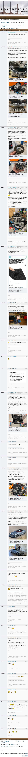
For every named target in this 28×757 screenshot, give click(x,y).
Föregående (6, 25)
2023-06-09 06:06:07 (12, 689)
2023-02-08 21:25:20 (12, 392)
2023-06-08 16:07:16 (12, 661)
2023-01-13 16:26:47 (12, 32)
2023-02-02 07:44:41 (12, 356)
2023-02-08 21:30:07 (12, 441)
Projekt (7, 22)
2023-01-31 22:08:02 (12, 187)
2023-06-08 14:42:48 (12, 636)
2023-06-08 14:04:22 (12, 606)
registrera (12, 28)
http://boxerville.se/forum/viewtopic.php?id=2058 (16, 601)
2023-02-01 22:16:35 (12, 302)
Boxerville (4, 17)
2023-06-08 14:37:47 (12, 625)
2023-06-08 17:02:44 (12, 673)
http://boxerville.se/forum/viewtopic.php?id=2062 (16, 595)
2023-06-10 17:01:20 (12, 728)
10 (23, 25)
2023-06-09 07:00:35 (12, 701)
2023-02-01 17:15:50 (12, 246)
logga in (6, 28)
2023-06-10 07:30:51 (12, 715)
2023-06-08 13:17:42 (12, 570)
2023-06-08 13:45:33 (12, 584)
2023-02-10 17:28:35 (12, 468)
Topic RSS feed (24, 30)
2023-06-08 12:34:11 (12, 511)
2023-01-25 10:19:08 (12, 46)
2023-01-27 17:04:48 (12, 127)
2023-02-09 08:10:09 (12, 457)
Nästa (3, 26)
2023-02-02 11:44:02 (12, 368)
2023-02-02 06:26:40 (12, 339)
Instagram (19, 350)
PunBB (26, 753)
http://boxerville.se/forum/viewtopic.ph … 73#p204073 (17, 599)
